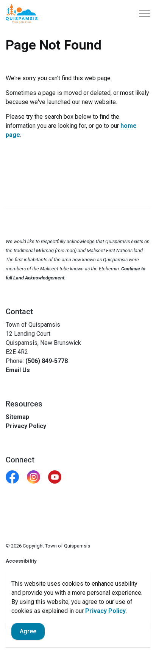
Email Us (18, 370)
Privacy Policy (105, 610)
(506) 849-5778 (46, 361)
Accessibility (21, 561)
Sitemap (17, 416)
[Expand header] (144, 13)
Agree (28, 631)
